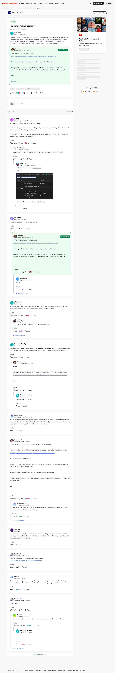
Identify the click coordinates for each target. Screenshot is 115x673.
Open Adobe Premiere (99, 13)
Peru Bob (16, 554)
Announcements (38, 3)
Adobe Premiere (19, 8)
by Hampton (20, 320)
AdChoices (83, 670)
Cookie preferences (52, 670)
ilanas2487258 (23, 278)
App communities (10, 8)
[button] (98, 3)
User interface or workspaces (32, 89)
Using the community (29, 670)
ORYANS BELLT (18, 217)
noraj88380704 (21, 147)
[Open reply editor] (40, 103)
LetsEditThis (17, 119)
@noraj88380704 (37, 168)
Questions (27, 8)
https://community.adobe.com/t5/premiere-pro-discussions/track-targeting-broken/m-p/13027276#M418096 (40, 375)
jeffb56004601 (17, 32)
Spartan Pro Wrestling (20, 344)
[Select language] (90, 3)
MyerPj (22, 163)
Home (3, 8)
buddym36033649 (19, 415)
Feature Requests (49, 3)
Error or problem (20, 89)
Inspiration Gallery (59, 3)
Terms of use (38, 670)
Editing (12, 89)
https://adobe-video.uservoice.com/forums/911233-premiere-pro (26, 560)
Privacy (44, 670)
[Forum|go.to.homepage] (9, 3)
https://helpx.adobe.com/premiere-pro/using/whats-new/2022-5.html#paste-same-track (33, 56)
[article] (40, 131)
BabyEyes (16, 576)
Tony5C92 (20, 614)
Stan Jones (18, 48)
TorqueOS (17, 529)
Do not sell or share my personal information (68, 670)
